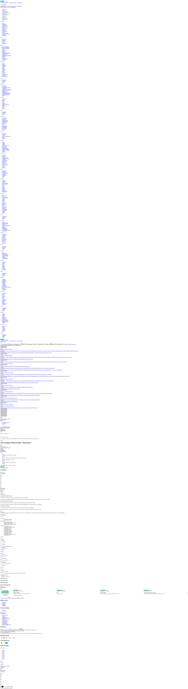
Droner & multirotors (5, 94)
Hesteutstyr (4, 289)
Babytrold (3, 236)
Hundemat (4, 279)
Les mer (1, 440)
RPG (5, 558)
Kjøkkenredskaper (5, 183)
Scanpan (3, 199)
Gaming (3, 313)
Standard (3, 565)
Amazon (3, 108)
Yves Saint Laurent (5, 157)
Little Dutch (4, 72)
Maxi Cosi (4, 240)
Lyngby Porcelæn (5, 197)
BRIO (3, 71)
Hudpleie (3, 144)
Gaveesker (4, 174)
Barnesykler (4, 50)
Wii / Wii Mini (4, 128)
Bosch (3, 265)
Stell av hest (4, 288)
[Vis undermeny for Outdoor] (6, 16)
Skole (3, 57)
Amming (3, 224)
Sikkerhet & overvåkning (6, 93)
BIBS (3, 237)
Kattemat (3, 282)
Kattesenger (4, 285)
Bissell (3, 100)
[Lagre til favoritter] (1, 452)
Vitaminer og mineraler (5, 150)
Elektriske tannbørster (5, 149)
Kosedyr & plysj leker (5, 48)
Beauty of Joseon (5, 164)
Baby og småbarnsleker (6, 47)
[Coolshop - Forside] (14, 6)
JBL (3, 102)
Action (3, 558)
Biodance (3, 162)
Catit (3, 295)
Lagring (3, 186)
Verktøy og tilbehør (5, 148)
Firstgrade (3, 75)
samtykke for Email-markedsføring (9, 631)
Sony (3, 106)
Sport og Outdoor (5, 623)
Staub (3, 202)
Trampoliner (4, 58)
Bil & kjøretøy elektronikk (6, 92)
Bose (3, 107)
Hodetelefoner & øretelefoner (6, 89)
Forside (1, 420)
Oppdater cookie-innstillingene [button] (5, 666)
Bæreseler (3, 227)
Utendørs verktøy (5, 257)
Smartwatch (4, 91)
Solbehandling (4, 147)
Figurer (3, 51)
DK (4, 650)
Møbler (3, 189)
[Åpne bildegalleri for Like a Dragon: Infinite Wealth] (5, 427)
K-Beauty (3, 171)
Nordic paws (4, 300)
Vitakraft (3, 296)
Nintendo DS (4, 127)
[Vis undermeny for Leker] (5, 10)
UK (4, 651)
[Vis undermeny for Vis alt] (5, 9)
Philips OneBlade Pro (5, 104)
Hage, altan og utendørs (6, 618)
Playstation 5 (4, 117)
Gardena (3, 262)
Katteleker (4, 283)
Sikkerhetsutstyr (4, 229)
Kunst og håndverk (5, 53)
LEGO (3, 63)
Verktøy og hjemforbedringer (6, 624)
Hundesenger (4, 281)
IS (3, 657)
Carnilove (3, 299)
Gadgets (3, 34)
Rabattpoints (4, 605)
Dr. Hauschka (4, 161)
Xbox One (4, 123)
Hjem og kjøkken (5, 26)
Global (3, 200)
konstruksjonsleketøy (5, 46)
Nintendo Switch (5, 121)
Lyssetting (3, 188)
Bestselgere (4, 40)
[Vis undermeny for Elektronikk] (7, 11)
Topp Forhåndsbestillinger (6, 136)
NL (3, 656)
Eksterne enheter (4, 320)
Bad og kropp (4, 146)
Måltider (3, 222)
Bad (3, 185)
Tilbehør (3, 95)
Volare (3, 67)
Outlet (3, 42)
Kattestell (3, 284)
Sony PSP (3, 130)
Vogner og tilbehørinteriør (6, 225)
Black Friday (4, 610)
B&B (3, 297)
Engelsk (3, 554)
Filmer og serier (4, 31)
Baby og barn (4, 621)
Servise (3, 184)
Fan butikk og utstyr (5, 622)
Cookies (1, 664)
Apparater (3, 181)
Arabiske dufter (4, 172)
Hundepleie (4, 280)
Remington (4, 167)
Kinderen (3, 27)
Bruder (3, 70)
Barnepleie (4, 151)
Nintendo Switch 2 (5, 120)
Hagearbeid (4, 253)
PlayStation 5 (4, 423)
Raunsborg (4, 159)
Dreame (3, 99)
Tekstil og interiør (5, 223)
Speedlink (3, 329)
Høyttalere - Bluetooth (5, 90)
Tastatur (3, 315)
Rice (3, 242)
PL (3, 658)
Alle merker (4, 98)
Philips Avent (4, 241)
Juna (3, 205)
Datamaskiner (4, 30)
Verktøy (3, 32)
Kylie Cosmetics (4, 163)
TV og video (4, 86)
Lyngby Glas (4, 207)
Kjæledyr (3, 29)
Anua (3, 165)
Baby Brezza (4, 235)
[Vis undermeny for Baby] (5, 15)
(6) (1, 431)
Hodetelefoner (4, 317)
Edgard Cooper (4, 303)
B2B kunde (4, 4)
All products (4, 79)
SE (3, 654)
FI (3, 653)
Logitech (3, 103)
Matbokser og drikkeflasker (6, 55)
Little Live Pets (4, 76)
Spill (3, 49)
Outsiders (3, 66)
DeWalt (3, 266)
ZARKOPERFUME (5, 158)
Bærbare (3, 314)
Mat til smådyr (4, 286)
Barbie (3, 64)
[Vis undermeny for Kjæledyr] (6, 17)
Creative (3, 330)
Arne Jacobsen (4, 209)
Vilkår (1, 660)
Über (3, 298)
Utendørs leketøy (5, 59)
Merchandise (4, 35)
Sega (1, 445)
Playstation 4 (4, 118)
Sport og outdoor (5, 28)
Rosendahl (4, 208)
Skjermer (3, 318)
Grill (3, 252)
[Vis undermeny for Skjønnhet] (6, 13)
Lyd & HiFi (4, 88)
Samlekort (3, 56)
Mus (3, 316)
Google (3, 327)
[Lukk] (1, 342)
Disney (3, 68)
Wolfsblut (3, 304)
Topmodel (3, 69)
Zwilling (3, 201)
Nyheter (3, 41)
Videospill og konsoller (5, 422)
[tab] (0, 426)
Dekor (3, 187)
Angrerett (3, 604)
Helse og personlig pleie (6, 145)
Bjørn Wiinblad (4, 210)
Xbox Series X (4, 122)
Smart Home (4, 85)
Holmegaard (4, 204)
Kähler (3, 212)
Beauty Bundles (4, 173)
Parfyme (3, 142)
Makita (3, 267)
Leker (3, 23)
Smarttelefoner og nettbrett (6, 87)
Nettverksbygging (5, 321)
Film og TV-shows (5, 620)
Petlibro (3, 302)
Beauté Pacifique (5, 160)
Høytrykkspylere (5, 254)
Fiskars (3, 264)
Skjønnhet (3, 619)
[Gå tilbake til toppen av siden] (1, 589)
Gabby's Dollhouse (5, 74)
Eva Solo (3, 269)
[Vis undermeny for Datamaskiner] (7, 19)
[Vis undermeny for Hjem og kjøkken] (8, 14)
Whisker (3, 301)
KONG (3, 294)
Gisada (3, 166)
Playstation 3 (4, 119)
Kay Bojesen (4, 206)
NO (4, 652)
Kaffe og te (4, 180)
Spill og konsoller (5, 25)
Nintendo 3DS (4, 126)
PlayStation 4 (2, 449)
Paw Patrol (4, 73)
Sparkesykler (4, 54)
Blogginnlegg (4, 43)
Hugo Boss (4, 156)
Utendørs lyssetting (5, 255)
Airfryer (3, 182)
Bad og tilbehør (4, 228)
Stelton (3, 198)
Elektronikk (4, 24)
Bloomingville (4, 203)
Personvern (2, 662)
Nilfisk (3, 263)
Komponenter (4, 319)
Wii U (3, 129)
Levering (3, 603)
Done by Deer (4, 238)
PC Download (4, 125)
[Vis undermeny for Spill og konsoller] (8, 12)
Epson (3, 326)
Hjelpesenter (4, 602)
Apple (3, 101)
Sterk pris (3, 39)
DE (3, 655)
